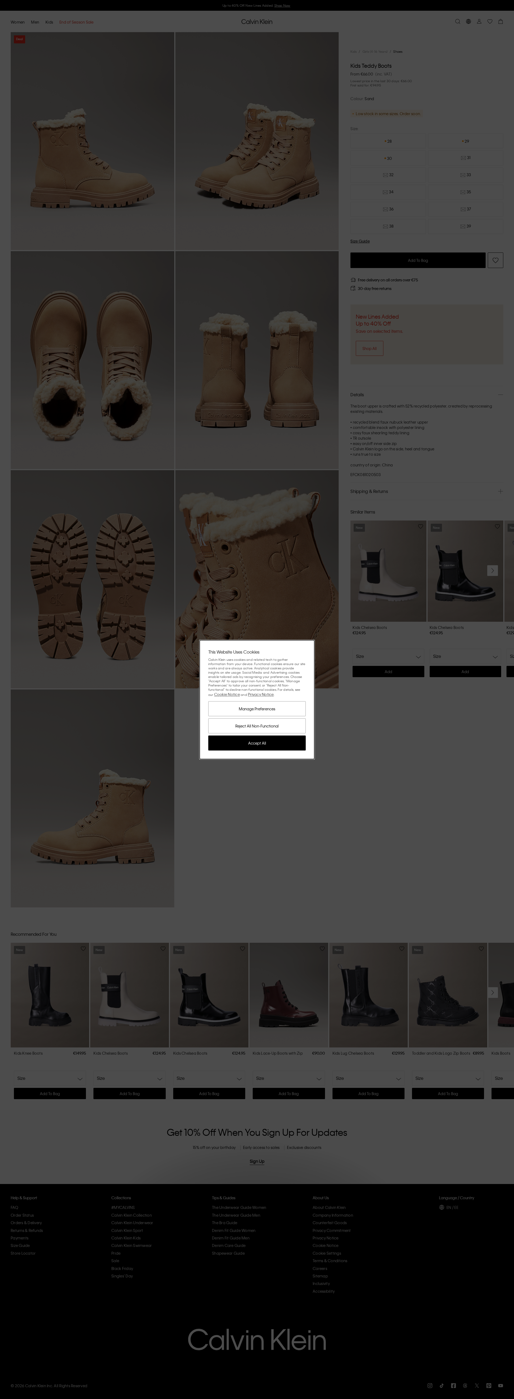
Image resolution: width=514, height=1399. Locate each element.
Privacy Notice (261, 694)
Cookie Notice (227, 694)
